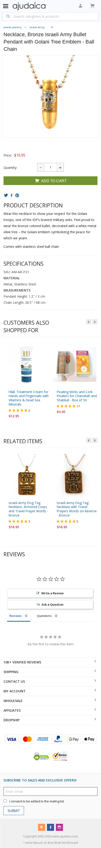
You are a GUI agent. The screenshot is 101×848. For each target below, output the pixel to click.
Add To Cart (54, 180)
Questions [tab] (44, 616)
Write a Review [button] (52, 593)
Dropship (11, 720)
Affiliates (12, 710)
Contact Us (14, 681)
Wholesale (13, 700)
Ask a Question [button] (52, 605)
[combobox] (50, 16)
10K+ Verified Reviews (22, 662)
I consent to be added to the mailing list (36, 801)
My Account (15, 691)
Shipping (11, 672)
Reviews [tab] (15, 616)
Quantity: (10, 167)
